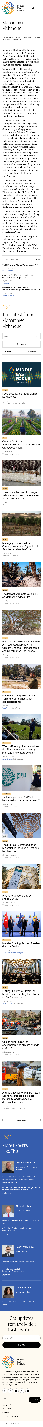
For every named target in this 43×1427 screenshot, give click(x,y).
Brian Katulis (7, 759)
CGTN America (7, 271)
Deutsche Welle (8, 296)
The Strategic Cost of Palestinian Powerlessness (13, 1270)
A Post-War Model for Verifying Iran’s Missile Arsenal (17, 1229)
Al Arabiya (6, 283)
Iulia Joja (20, 953)
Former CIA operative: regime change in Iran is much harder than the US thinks (21, 1188)
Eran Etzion (6, 708)
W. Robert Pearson (9, 953)
